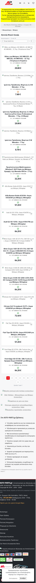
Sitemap (2, 533)
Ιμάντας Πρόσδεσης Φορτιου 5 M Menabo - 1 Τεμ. (18, 141)
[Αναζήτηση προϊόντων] (15, 3)
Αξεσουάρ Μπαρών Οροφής (10, 35)
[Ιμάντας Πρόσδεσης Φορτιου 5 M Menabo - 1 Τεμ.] (18, 133)
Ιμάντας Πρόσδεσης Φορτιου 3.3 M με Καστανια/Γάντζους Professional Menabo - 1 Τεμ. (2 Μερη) (18, 114)
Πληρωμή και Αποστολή (8, 526)
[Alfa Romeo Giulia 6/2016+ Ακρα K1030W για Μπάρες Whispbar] (18, 188)
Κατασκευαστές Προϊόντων (9, 540)
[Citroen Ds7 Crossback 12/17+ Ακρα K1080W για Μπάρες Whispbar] (18, 299)
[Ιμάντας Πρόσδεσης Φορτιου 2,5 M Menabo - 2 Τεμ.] (18, 77)
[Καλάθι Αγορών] (29, 3)
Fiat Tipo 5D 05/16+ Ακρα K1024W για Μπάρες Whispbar (18, 334)
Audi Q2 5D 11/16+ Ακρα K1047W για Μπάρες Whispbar (18, 223)
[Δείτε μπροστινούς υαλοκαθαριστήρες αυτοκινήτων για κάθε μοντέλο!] (18, 406)
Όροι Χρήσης (4, 515)
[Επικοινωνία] (20, 3)
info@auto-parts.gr (18, 21)
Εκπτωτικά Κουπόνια (7, 536)
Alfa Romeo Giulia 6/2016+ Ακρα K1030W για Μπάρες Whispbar (18, 197)
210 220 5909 (7, 498)
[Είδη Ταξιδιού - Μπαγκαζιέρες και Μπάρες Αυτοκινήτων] (18, 396)
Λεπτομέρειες (13, 578)
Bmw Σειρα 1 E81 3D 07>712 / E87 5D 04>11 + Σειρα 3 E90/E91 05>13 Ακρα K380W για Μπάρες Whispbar (18, 251)
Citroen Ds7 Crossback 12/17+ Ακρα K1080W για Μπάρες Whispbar (18, 307)
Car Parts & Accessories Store (10, 543)
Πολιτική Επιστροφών (7, 519)
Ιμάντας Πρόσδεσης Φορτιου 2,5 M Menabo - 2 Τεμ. (18, 86)
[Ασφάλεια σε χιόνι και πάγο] (18, 401)
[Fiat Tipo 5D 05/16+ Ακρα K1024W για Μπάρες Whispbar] (18, 325)
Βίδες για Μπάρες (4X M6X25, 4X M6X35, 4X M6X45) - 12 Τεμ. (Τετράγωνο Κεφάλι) (18, 58)
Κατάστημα (3, 512)
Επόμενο (18, 382)
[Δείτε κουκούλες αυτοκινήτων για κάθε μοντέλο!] (18, 410)
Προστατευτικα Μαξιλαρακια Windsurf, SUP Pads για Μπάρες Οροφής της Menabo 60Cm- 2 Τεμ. (18, 169)
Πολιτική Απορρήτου (6, 522)
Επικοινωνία (4, 529)
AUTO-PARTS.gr (6, 483)
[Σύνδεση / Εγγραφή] (24, 3)
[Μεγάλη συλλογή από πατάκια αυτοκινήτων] (18, 391)
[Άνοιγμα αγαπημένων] (33, 3)
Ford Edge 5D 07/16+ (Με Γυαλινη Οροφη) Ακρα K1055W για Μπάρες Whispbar (18, 361)
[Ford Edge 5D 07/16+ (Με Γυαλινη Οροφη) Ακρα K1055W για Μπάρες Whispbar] (18, 351)
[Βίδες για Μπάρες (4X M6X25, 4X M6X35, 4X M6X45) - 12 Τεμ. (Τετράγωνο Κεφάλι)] (18, 49)
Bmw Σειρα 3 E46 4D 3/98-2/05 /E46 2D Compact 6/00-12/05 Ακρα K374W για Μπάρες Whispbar (18, 280)
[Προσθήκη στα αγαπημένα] (31, 48)
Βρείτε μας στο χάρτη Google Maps (12, 503)
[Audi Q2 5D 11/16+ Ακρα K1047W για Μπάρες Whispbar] (18, 214)
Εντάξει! (23, 578)
